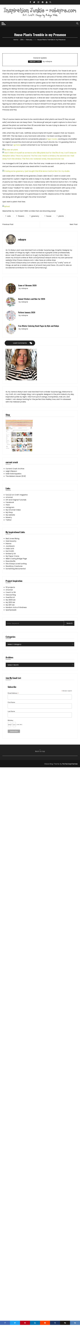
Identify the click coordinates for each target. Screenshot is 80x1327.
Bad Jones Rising (12, 538)
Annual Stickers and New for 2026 (31, 299)
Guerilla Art (10, 597)
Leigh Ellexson (11, 471)
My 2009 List (11, 600)
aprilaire (16, 145)
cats (9, 216)
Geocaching (11, 595)
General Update (40, 58)
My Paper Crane (12, 556)
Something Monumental (16, 568)
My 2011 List (10, 605)
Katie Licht (10, 548)
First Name (11, 702)
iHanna (8, 543)
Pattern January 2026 (26, 312)
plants (61, 216)
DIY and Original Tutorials (16, 500)
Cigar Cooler (52, 139)
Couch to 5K (11, 592)
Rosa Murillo (11, 561)
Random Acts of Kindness (16, 607)
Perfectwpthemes (70, 764)
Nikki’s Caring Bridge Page (16, 558)
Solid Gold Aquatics (13, 473)
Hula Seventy (11, 541)
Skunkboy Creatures (14, 566)
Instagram (10, 507)
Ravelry (9, 517)
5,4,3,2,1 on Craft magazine (17, 495)
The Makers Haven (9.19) (16, 476)
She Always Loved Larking (16, 563)
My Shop (9, 512)
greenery (35, 216)
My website (10, 515)
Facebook (10, 502)
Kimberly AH (11, 553)
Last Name (11, 711)
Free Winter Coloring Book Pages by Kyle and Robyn (38, 326)
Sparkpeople (11, 610)
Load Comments (20, 343)
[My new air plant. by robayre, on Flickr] (10, 149)
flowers (21, 216)
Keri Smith (10, 551)
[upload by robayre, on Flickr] (6, 206)
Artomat (9, 497)
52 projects (10, 587)
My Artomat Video (13, 510)
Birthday (10, 720)
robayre (48, 61)
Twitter (9, 520)
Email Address (13, 693)
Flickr (8, 505)
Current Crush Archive (15, 468)
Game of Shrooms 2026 (27, 285)
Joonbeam (10, 546)
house (48, 216)
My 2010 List (10, 602)
